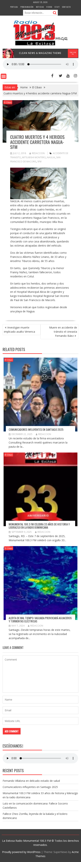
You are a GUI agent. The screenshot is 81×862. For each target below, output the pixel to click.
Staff (57, 6)
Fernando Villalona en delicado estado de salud (31, 781)
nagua (51, 157)
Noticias (40, 6)
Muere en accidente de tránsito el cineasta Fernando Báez (63, 332)
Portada (14, 6)
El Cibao (8, 102)
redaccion (38, 153)
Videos (49, 6)
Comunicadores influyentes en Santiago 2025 (36, 429)
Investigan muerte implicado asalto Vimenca (19, 329)
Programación (27, 6)
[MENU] (3, 76)
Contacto (66, 6)
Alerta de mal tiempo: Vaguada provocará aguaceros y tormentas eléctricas (40, 619)
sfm (39, 161)
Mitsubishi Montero (34, 157)
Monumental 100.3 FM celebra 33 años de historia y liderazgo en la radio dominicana (39, 525)
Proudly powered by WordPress (21, 852)
